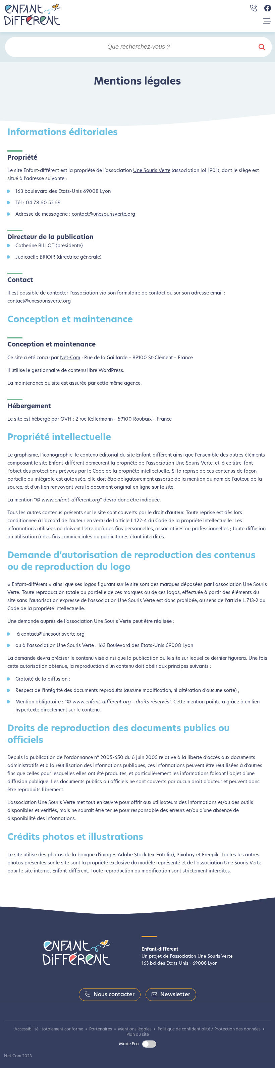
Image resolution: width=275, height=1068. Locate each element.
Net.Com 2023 (18, 1056)
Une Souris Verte (151, 170)
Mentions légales (135, 1029)
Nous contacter (114, 995)
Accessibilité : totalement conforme (48, 1029)
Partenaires (100, 1029)
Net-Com (70, 358)
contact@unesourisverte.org (103, 214)
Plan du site (137, 1035)
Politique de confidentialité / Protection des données (209, 1029)
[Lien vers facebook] (267, 8)
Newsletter (175, 995)
